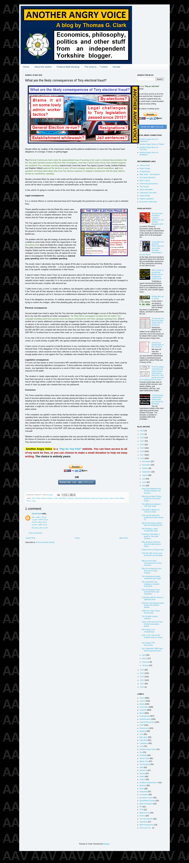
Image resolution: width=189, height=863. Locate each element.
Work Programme (147, 825)
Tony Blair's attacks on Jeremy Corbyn (150, 511)
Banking (143, 731)
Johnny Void (144, 165)
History (142, 816)
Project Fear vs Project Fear (153, 550)
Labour (142, 701)
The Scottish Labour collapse (150, 617)
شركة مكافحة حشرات (40, 519)
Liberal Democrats (147, 722)
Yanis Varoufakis (146, 190)
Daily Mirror (63, 498)
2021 (142, 441)
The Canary (144, 187)
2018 (142, 451)
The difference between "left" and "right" (151, 505)
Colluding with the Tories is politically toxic (152, 598)
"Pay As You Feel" (70, 448)
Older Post (123, 538)
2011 (142, 684)
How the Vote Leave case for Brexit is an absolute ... (152, 555)
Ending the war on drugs (158, 297)
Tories (33, 501)
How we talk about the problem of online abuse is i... (152, 517)
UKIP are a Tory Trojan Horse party (151, 612)
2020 (142, 445)
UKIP (142, 725)
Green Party (144, 758)
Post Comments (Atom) (45, 542)
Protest (142, 774)
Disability (143, 755)
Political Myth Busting (68, 67)
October (145, 468)
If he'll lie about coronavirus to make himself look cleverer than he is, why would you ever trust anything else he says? (152, 373)
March (145, 658)
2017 (142, 455)
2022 (142, 438)
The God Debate (146, 819)
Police (28, 501)
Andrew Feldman (47, 498)
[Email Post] (58, 495)
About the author (43, 67)
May (144, 486)
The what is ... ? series (96, 67)
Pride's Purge (145, 169)
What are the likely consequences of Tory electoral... (152, 563)
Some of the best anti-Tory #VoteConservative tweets (152, 624)
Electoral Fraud (97, 498)
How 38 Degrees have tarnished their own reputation (151, 592)
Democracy (144, 728)
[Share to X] (68, 494)
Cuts (141, 746)
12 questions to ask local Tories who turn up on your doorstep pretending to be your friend (152, 248)
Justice (142, 779)
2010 (142, 687)
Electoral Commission (83, 498)
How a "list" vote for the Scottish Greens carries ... (152, 637)
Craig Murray (145, 171)
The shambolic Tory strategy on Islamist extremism (150, 584)
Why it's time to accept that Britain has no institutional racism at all (157, 274)
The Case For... (146, 828)
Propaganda (145, 716)
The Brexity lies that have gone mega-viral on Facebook (158, 322)
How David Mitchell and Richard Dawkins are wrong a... (151, 491)
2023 (142, 434)
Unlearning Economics (149, 184)
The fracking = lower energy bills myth (150, 530)
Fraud (105, 498)
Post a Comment (35, 533)
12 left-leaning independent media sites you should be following (157, 399)
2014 (142, 673)
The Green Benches (148, 178)
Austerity (143, 710)
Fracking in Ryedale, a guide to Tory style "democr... (151, 536)
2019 (142, 448)
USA (141, 734)
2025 (142, 431)
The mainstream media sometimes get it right (151, 577)
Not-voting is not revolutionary (148, 631)
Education (144, 737)
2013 (142, 677)
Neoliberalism (145, 719)
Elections (71, 498)
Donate (116, 67)
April (144, 655)
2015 (33, 498)
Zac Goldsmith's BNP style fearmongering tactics (152, 650)
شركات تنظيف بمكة (39, 517)
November (146, 465)
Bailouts (143, 786)
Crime (56, 498)
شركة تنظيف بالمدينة (39, 524)
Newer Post (30, 538)
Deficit (142, 776)
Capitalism (144, 743)
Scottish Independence (149, 783)
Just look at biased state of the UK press (157, 345)
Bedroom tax (145, 813)
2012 (142, 680)
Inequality (143, 792)
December (146, 461)
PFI (141, 807)
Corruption (144, 795)
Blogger (106, 844)
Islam (142, 789)
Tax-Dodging (145, 764)
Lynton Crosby (114, 498)
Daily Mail (144, 740)
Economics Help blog (148, 202)
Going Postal (145, 196)
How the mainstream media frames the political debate (153, 605)
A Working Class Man (148, 193)
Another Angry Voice (148, 749)
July (144, 479)
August (145, 475)
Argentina (143, 822)
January (145, 665)
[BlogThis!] (65, 494)
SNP (141, 767)
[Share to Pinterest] (74, 494)
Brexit (142, 713)
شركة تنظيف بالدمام (39, 522)
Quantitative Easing (147, 801)
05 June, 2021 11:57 (40, 528)
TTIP (141, 810)
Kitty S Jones (145, 181)
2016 (38, 498)
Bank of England (146, 804)
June (144, 482)
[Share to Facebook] (71, 494)
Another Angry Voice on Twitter (152, 144)
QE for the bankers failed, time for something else (152, 524)
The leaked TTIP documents (148, 644)
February (146, 662)
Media (122, 498)
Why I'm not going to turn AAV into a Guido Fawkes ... (151, 571)
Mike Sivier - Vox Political (150, 174)
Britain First (144, 761)
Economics (144, 707)
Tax (141, 752)
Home (26, 67)
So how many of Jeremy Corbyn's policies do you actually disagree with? (158, 218)
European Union (146, 798)
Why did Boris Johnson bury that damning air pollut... (151, 544)
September (146, 472)
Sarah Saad (36, 514)
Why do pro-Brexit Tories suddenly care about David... (151, 498)
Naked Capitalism (147, 199)
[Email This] (63, 494)
